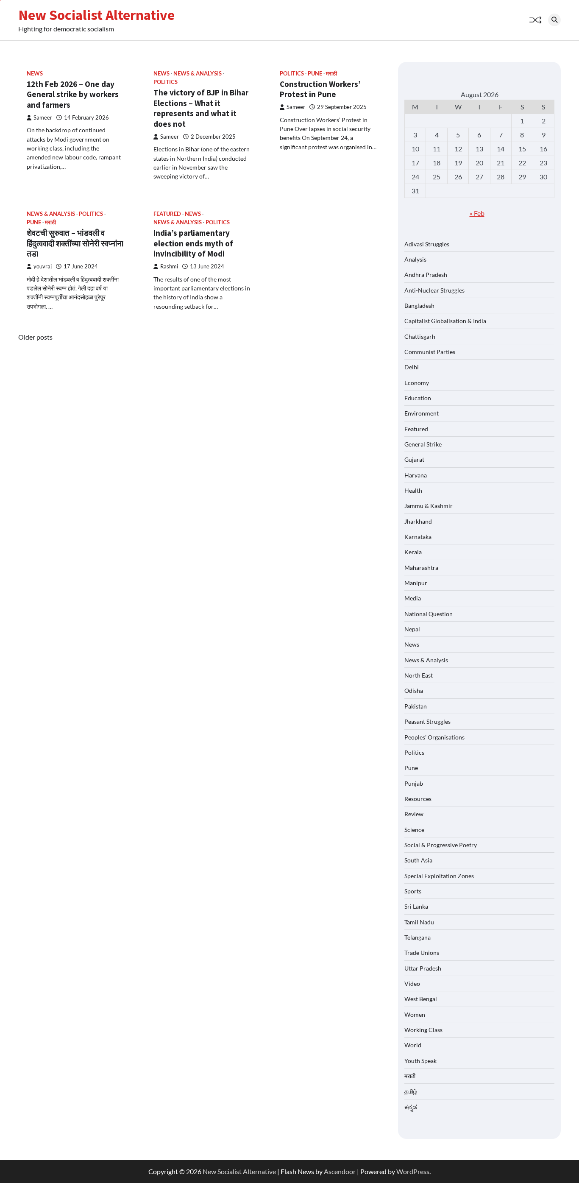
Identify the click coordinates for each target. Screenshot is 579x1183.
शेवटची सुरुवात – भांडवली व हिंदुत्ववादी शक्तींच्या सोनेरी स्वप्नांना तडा (75, 243)
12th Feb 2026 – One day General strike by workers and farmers (73, 94)
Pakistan (415, 706)
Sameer (42, 117)
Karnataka (417, 536)
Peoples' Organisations (434, 737)
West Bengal (420, 998)
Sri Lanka (416, 906)
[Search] (554, 20)
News (35, 73)
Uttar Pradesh (422, 968)
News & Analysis (197, 73)
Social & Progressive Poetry (440, 844)
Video (412, 983)
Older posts (35, 337)
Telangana (417, 937)
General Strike (423, 444)
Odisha (413, 690)
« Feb (477, 213)
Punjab (413, 783)
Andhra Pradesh (425, 274)
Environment (421, 413)
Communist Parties (429, 351)
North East (418, 675)
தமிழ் (410, 1091)
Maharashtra (421, 567)
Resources (417, 798)
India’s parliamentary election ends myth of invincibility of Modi (193, 243)
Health (413, 490)
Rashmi (169, 266)
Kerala (413, 551)
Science (414, 829)
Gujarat (414, 459)
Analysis (415, 259)
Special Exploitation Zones (439, 875)
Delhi (411, 367)
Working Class (423, 1029)
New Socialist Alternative (96, 15)
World (412, 1045)
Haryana (415, 475)
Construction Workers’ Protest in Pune (320, 89)
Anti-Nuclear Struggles (434, 290)
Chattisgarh (419, 336)
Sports (412, 891)
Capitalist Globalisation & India (445, 320)
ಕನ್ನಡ (410, 1106)
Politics (165, 82)
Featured (167, 214)
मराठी (331, 73)
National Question (428, 613)
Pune (315, 73)
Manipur (415, 582)
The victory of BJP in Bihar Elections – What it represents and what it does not (200, 108)
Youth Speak (420, 1060)
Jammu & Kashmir (428, 505)
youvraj (42, 266)
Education (417, 398)
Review (413, 813)
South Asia (418, 860)
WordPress (412, 1171)
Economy (416, 382)
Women (414, 1014)
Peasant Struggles (427, 721)
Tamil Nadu (419, 922)
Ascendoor (340, 1171)
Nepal (412, 629)
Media (412, 598)
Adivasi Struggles (426, 244)
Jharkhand (418, 521)
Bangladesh (419, 305)
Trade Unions (421, 952)
